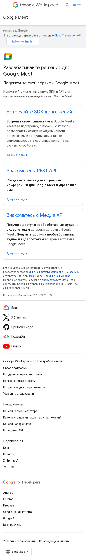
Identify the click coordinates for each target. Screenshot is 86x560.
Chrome (8, 499)
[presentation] (43, 70)
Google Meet (15, 17)
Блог (6, 447)
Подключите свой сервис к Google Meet (41, 83)
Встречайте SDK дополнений (39, 112)
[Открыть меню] (6, 5)
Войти (77, 4)
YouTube (9, 467)
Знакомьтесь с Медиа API (35, 215)
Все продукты (12, 524)
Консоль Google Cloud (17, 424)
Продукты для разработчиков (23, 374)
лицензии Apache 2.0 (61, 275)
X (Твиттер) (10, 460)
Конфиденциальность (54, 541)
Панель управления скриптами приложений (32, 417)
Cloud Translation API (67, 35)
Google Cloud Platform (17, 512)
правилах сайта (51, 279)
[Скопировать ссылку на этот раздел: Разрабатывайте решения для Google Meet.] (37, 74)
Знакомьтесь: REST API (31, 171)
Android (8, 492)
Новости (8, 454)
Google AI (9, 518)
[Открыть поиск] (67, 4)
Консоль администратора (20, 411)
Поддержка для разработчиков (24, 387)
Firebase (8, 505)
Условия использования (19, 393)
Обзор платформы (15, 368)
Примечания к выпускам (19, 380)
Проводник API (13, 430)
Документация (17, 155)
